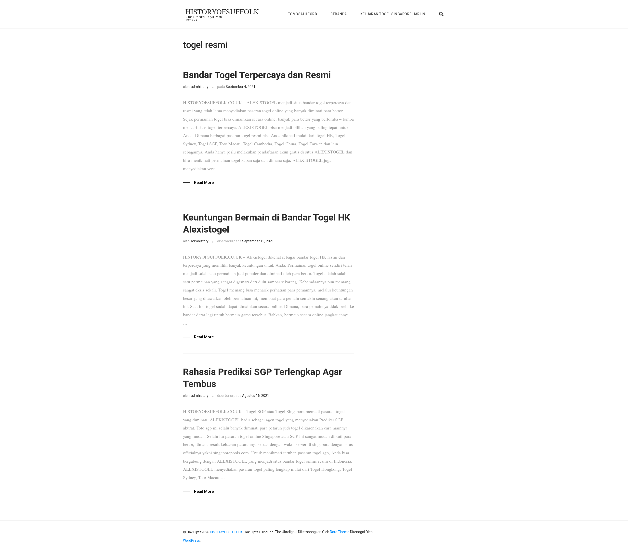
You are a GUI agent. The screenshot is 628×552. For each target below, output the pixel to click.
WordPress (191, 540)
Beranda (338, 14)
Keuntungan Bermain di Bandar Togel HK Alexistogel (266, 223)
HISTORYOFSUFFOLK (222, 11)
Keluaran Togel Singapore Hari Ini (393, 14)
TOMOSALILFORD (302, 14)
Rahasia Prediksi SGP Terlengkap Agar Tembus (262, 377)
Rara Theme (339, 532)
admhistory (200, 87)
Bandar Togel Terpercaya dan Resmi (257, 74)
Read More (204, 182)
